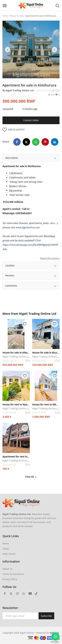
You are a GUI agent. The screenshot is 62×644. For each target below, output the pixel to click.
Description (11, 157)
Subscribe (46, 615)
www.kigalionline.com (28, 227)
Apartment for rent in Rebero (16, 456)
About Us (7, 568)
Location (10, 265)
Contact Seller (31, 120)
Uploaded (7, 108)
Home (5, 15)
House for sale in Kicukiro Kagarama (46, 352)
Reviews (9, 275)
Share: (6, 141)
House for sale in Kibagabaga (16, 352)
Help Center (9, 553)
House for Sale (17, 15)
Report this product (50, 258)
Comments (11, 285)
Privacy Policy (9, 579)
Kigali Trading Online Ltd (20, 90)
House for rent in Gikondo (46, 404)
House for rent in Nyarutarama (16, 404)
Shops (5, 548)
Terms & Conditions (13, 574)
